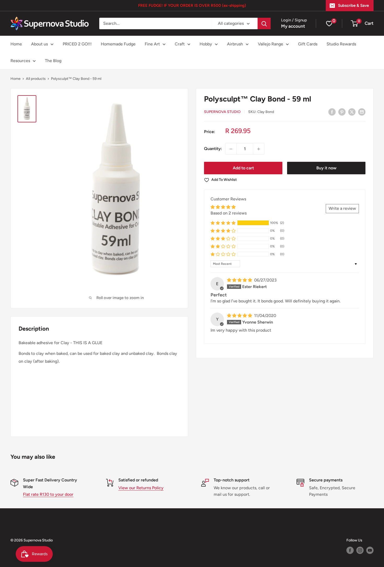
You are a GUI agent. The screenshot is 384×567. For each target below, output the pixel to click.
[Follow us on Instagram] (360, 550)
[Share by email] (361, 112)
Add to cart (243, 168)
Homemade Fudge (118, 43)
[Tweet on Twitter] (352, 112)
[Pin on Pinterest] (342, 112)
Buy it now (326, 168)
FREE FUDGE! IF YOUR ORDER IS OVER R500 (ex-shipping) (192, 5)
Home (16, 43)
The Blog (53, 60)
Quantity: (213, 148)
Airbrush (235, 43)
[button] (223, 223)
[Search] (264, 23)
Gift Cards (307, 43)
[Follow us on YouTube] (370, 550)
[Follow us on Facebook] (350, 550)
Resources (20, 60)
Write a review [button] (342, 208)
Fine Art (152, 43)
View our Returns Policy (141, 487)
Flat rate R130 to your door (48, 494)
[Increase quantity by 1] (258, 149)
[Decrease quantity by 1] (230, 149)
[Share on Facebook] (332, 112)
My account (293, 26)
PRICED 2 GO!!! (77, 43)
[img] (240, 280)
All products (36, 78)
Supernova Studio (222, 112)
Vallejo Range (270, 43)
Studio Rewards (341, 43)
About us (39, 43)
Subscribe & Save (353, 5)
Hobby (206, 43)
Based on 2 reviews (229, 213)
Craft (180, 43)
